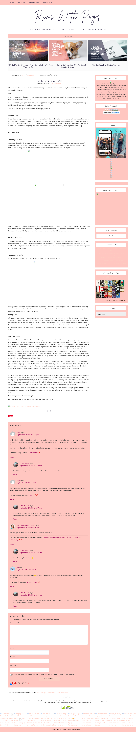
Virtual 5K (31, 495)
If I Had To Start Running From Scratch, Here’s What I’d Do (27, 66)
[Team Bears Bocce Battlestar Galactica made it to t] (7, 719)
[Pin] (50, 411)
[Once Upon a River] (118, 291)
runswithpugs (24, 463)
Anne (18, 433)
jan (18, 568)
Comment (14, 623)
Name (13, 648)
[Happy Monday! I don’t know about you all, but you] (115, 719)
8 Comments (56, 84)
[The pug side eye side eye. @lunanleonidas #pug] (20, 719)
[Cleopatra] (114, 285)
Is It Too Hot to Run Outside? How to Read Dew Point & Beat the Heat (111, 264)
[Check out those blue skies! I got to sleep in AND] (88, 719)
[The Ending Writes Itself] (102, 291)
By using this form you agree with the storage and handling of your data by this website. (44, 674)
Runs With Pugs (68, 16)
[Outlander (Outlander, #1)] (98, 297)
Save (11, 416)
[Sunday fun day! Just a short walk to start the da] (129, 719)
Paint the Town (31, 582)
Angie (19, 481)
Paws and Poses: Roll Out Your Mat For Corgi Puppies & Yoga (67, 66)
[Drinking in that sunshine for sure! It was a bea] (34, 719)
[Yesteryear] (110, 291)
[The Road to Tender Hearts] (110, 297)
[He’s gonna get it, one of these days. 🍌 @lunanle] (75, 719)
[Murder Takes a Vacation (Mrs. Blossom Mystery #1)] (118, 297)
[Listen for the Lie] (106, 297)
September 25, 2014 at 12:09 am (31, 553)
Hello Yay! (81, 729)
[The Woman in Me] (102, 297)
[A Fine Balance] (98, 291)
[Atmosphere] (110, 285)
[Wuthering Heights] (122, 291)
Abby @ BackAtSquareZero (26, 525)
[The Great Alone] (106, 291)
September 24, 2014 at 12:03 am (28, 528)
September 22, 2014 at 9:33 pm (28, 435)
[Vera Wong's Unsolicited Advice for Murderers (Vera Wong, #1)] (114, 291)
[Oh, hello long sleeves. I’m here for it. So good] (61, 719)
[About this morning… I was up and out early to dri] (47, 719)
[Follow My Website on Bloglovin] (111, 113)
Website (13, 666)
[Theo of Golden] (98, 285)
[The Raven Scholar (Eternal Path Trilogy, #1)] (114, 297)
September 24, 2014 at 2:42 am (28, 570)
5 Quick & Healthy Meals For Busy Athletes (111, 260)
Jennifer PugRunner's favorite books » (116, 300)
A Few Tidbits (32, 453)
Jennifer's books (111, 277)
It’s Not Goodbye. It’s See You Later (106, 65)
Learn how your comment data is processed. (53, 693)
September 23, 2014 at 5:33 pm (28, 483)
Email (12, 657)
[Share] (44, 411)
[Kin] (106, 285)
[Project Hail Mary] (118, 285)
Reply (12, 457)
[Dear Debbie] (122, 286)
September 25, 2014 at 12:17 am (31, 466)
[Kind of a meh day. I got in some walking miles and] (102, 719)
